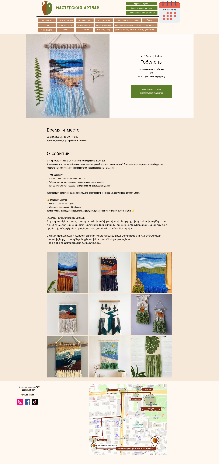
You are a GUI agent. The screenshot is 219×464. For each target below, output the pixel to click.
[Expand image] (67, 272)
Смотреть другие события (151, 93)
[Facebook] (27, 402)
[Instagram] (20, 402)
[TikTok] (35, 402)
